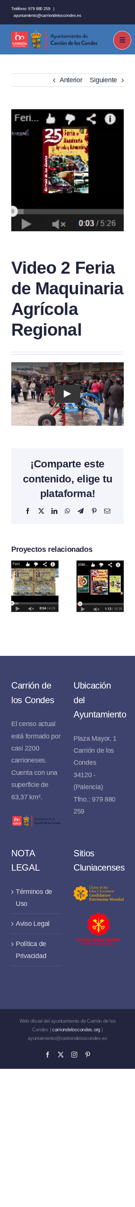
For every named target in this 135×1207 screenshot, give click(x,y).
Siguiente (103, 80)
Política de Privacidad (31, 950)
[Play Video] (67, 394)
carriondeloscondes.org (76, 1029)
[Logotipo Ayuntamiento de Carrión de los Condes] (54, 32)
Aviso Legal (33, 923)
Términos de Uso (34, 897)
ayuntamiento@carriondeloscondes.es (47, 15)
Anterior (71, 80)
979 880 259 (39, 8)
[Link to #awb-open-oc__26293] (122, 40)
